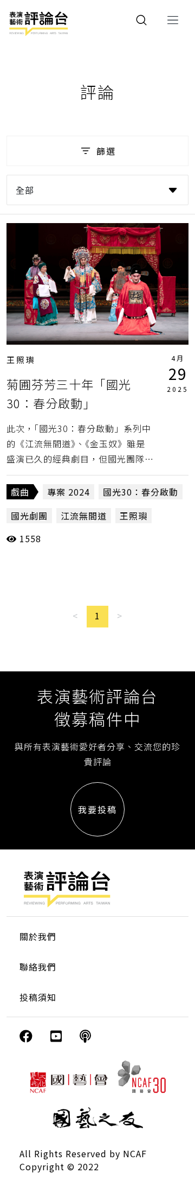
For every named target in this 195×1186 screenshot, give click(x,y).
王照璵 (21, 359)
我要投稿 (97, 809)
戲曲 (20, 491)
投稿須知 (38, 997)
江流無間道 (84, 515)
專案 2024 (68, 491)
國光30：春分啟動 (140, 491)
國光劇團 (29, 515)
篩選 (106, 150)
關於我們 (38, 936)
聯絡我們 (38, 966)
